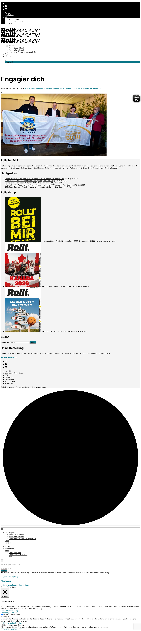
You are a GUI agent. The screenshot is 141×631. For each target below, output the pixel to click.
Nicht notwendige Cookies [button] (11, 623)
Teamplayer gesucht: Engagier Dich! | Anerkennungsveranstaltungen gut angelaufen (68, 88)
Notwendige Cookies (11, 615)
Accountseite (10, 381)
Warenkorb (9, 383)
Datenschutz (10, 379)
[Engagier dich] (54, 155)
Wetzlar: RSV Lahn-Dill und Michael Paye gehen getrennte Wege (30, 181)
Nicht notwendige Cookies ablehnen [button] (15, 585)
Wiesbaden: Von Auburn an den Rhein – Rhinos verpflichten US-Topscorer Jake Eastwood (40, 185)
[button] (5, 60)
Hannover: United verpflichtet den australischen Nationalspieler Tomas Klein (34, 179)
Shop (7, 54)
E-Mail (49, 353)
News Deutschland (16, 48)
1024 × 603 (29, 88)
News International (16, 50)
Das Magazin (10, 46)
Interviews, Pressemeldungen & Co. (22, 52)
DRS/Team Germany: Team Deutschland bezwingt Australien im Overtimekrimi (35, 187)
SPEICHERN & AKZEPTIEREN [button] (12, 629)
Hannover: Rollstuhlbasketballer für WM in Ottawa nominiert (28, 183)
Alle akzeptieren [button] (7, 581)
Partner (8, 13)
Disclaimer (9, 377)
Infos (7, 17)
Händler (8, 56)
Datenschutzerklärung (9, 611)
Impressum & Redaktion (18, 21)
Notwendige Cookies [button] (9, 613)
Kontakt (8, 371)
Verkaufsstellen (15, 19)
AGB (10, 23)
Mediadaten (9, 15)
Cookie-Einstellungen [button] (11, 577)
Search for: (5, 342)
